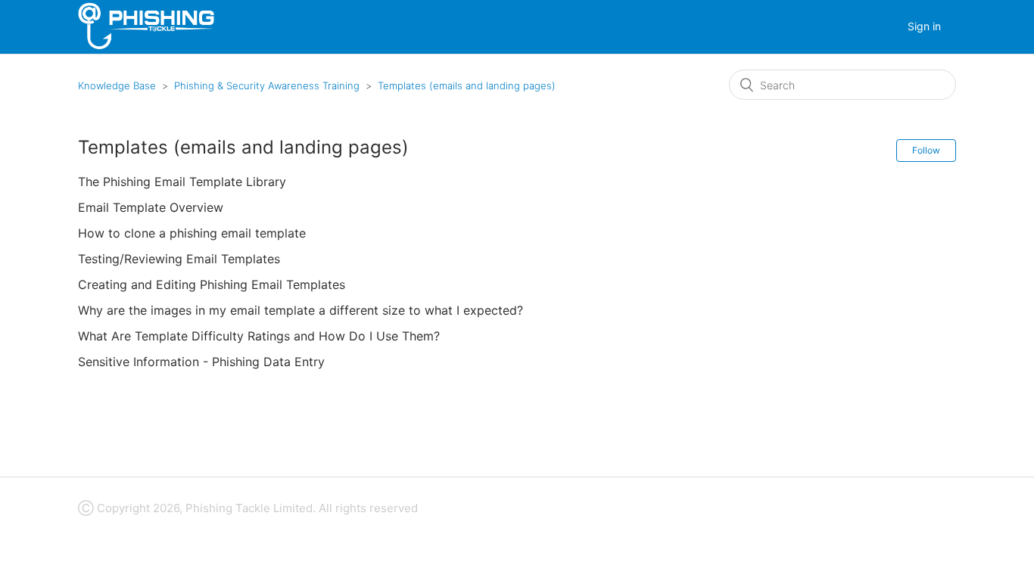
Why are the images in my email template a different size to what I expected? (300, 310)
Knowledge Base (117, 85)
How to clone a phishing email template (192, 233)
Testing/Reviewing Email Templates (179, 258)
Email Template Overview (150, 207)
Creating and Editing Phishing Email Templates (211, 284)
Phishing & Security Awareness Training (267, 85)
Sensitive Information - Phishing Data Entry (201, 361)
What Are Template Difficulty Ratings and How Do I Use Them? (259, 335)
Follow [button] (926, 150)
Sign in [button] (924, 26)
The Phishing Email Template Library (182, 181)
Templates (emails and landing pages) (467, 85)
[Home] (146, 46)
